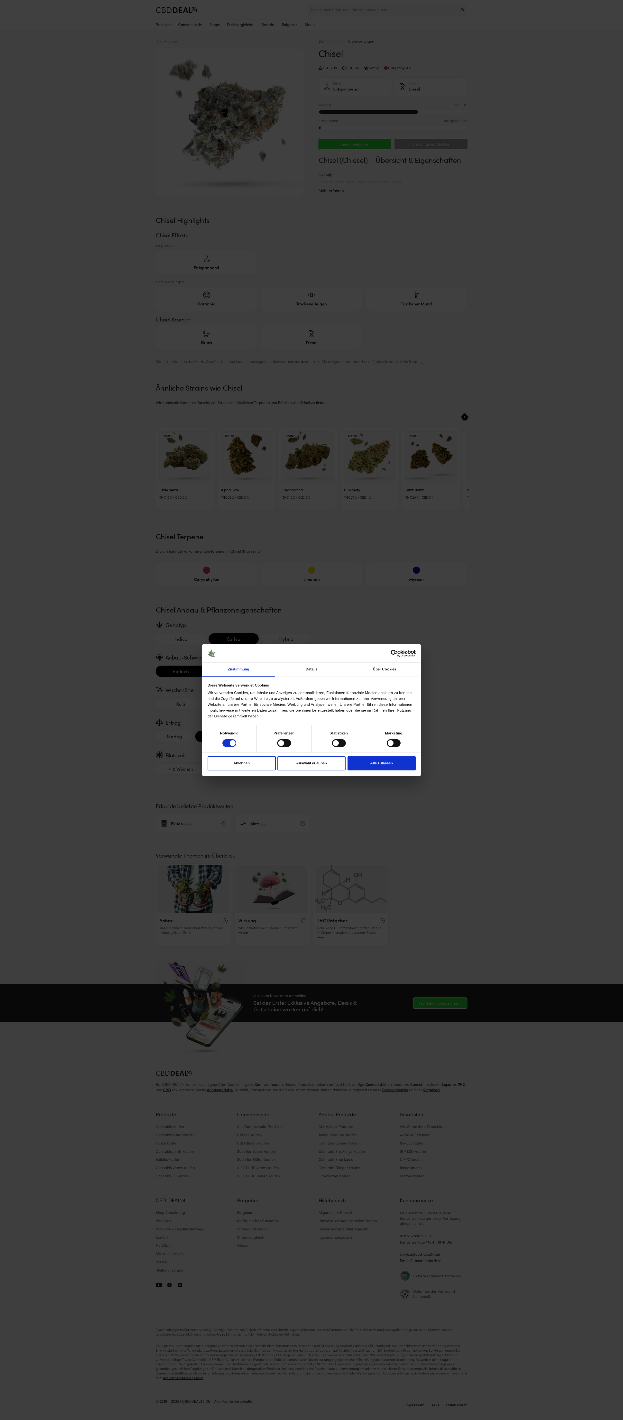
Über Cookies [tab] (384, 669)
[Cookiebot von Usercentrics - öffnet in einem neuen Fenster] (394, 653)
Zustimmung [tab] (238, 669)
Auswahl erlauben (311, 763)
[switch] (284, 743)
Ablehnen (241, 763)
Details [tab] (312, 669)
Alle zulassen (381, 763)
